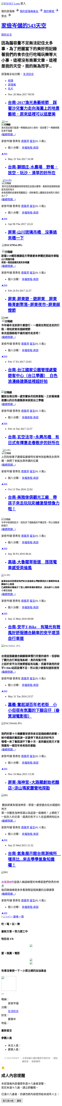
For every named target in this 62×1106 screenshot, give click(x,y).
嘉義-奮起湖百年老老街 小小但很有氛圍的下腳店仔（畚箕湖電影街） (34, 710)
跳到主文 (6, 34)
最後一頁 (18, 916)
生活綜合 (28, 74)
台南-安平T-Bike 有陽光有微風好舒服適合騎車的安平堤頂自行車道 (34, 633)
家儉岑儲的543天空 (23, 26)
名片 (10, 88)
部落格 (12, 84)
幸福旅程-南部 (30, 147)
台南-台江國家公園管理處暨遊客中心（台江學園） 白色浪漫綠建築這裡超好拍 (33, 376)
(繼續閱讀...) (8, 134)
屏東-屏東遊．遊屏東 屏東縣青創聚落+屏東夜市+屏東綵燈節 (34, 304)
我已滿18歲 (8, 1101)
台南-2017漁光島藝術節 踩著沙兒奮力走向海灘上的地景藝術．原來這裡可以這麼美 (34, 108)
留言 (32, 141)
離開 (19, 1101)
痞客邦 (25, 141)
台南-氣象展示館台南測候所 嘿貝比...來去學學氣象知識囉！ (34, 859)
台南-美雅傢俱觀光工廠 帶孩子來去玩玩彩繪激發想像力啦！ (34, 503)
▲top (4, 153)
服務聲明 (36, 1061)
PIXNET (15, 1058)
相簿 (10, 80)
